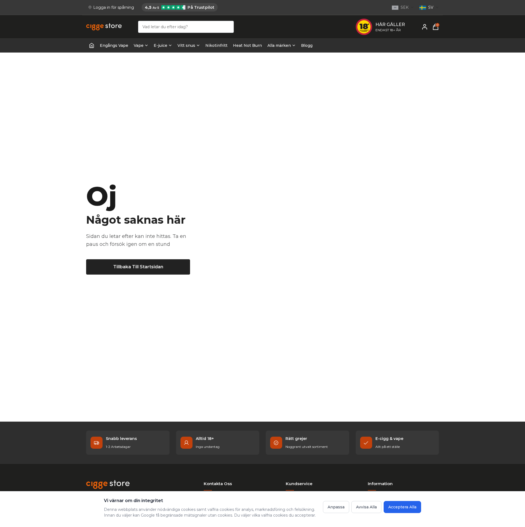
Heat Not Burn (247, 45)
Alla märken (279, 45)
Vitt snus (186, 45)
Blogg (307, 45)
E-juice (160, 45)
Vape (139, 45)
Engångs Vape (114, 45)
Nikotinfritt (216, 45)
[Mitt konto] (424, 27)
